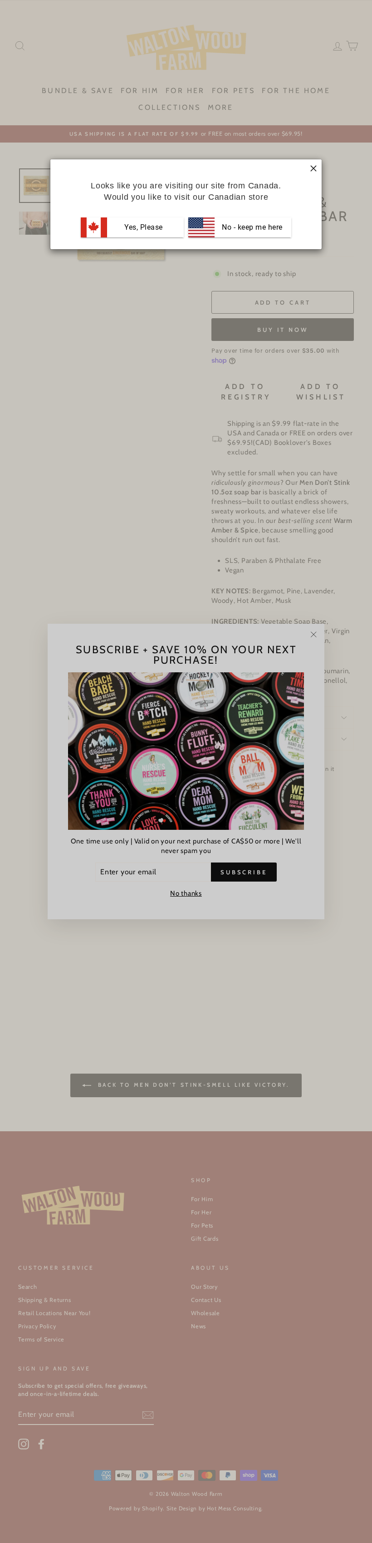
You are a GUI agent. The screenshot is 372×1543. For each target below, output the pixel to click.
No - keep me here (251, 227)
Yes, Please (143, 227)
